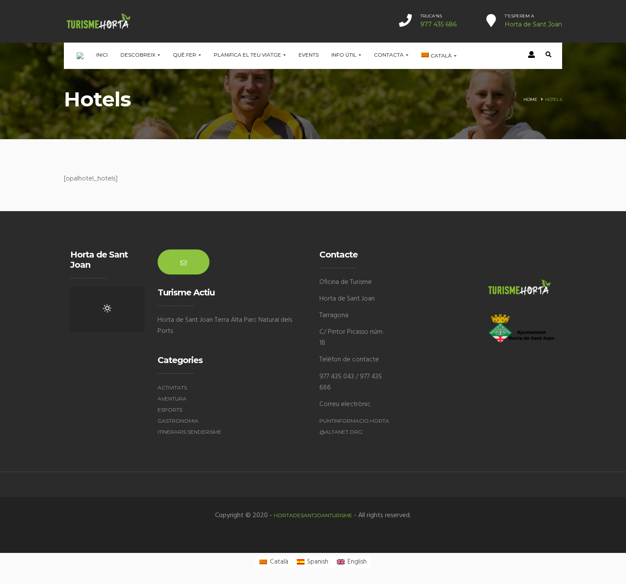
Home (530, 99)
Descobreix (139, 55)
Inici (102, 55)
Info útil (344, 55)
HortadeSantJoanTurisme (313, 515)
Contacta (389, 55)
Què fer (185, 55)
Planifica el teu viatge (248, 55)
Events (309, 55)
